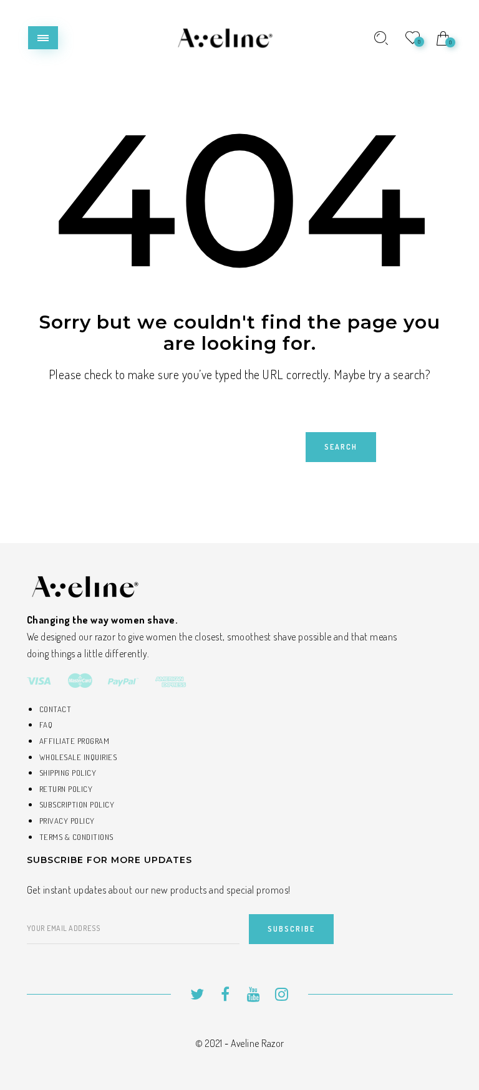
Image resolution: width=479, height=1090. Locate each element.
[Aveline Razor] (223, 37)
